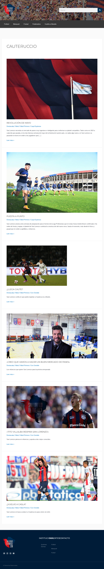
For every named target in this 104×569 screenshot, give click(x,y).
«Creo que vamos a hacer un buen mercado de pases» (38, 362)
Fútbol (6, 24)
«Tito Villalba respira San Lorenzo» (28, 432)
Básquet (16, 24)
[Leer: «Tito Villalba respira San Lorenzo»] (52, 407)
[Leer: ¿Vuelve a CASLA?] (52, 478)
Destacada (10, 126)
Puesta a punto (16, 216)
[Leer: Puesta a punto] (52, 182)
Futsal (26, 24)
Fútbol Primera (24, 126)
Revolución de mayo (19, 123)
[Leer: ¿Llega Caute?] (37, 265)
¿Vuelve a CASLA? (16, 504)
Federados (36, 24)
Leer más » (10, 140)
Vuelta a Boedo (50, 24)
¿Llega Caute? (15, 289)
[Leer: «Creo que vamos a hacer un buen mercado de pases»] (52, 336)
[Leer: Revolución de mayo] (52, 89)
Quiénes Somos (44, 545)
